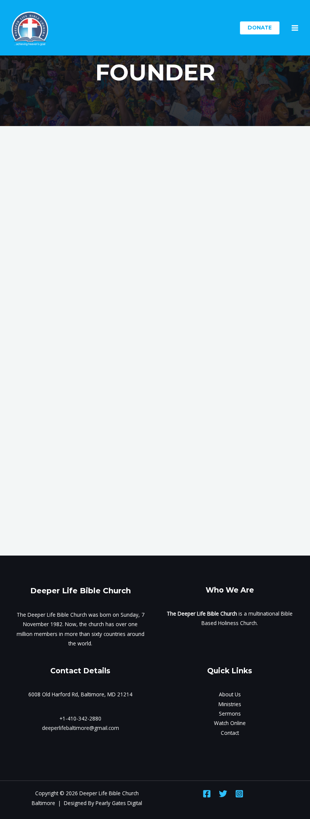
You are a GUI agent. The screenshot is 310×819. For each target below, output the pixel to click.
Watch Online (230, 723)
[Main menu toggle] (295, 27)
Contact (230, 732)
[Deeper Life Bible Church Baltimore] (30, 28)
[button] (260, 28)
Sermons (230, 713)
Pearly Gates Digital (119, 803)
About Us (230, 694)
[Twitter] (223, 794)
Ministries (230, 704)
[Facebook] (207, 794)
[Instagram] (239, 794)
